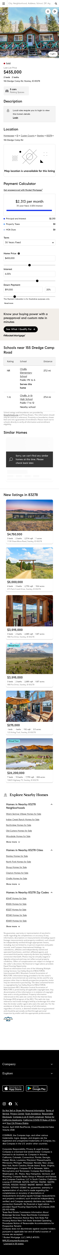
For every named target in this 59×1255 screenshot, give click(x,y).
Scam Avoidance (33, 1113)
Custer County (28, 135)
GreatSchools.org (11, 414)
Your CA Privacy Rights (17, 1123)
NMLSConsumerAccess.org (15, 1240)
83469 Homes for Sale (16, 920)
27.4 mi (47, 397)
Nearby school (27, 407)
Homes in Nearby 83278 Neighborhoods (21, 806)
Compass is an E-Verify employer (28, 1117)
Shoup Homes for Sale (16, 867)
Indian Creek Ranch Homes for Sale (22, 819)
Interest (8, 269)
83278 (37, 81)
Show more (11, 841)
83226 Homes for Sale (16, 904)
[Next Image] (49, 515)
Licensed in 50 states (14, 1243)
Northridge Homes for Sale (18, 825)
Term (6, 237)
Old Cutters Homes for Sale (19, 830)
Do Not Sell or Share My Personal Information (23, 1110)
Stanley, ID (29, 81)
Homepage (9, 135)
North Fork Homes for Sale (18, 861)
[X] (18, 1103)
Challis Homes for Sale (16, 878)
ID (17, 135)
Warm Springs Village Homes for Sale (23, 814)
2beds (7, 77)
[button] (3, 3)
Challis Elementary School (26, 373)
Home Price (10, 253)
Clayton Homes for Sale (17, 873)
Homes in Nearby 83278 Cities (24, 850)
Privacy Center (17, 1113)
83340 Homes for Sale (16, 915)
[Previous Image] (9, 515)
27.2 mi (47, 370)
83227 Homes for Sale (16, 909)
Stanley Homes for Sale (17, 856)
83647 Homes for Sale (16, 898)
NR (8, 370)
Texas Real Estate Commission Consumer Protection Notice (25, 1216)
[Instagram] (5, 1103)
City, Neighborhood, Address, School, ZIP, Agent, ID (30, 3)
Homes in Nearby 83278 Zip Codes (27, 892)
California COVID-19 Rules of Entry (39, 1120)
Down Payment (12, 285)
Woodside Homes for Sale (18, 836)
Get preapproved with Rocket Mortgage (23, 190)
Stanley (40, 135)
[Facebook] (11, 1103)
